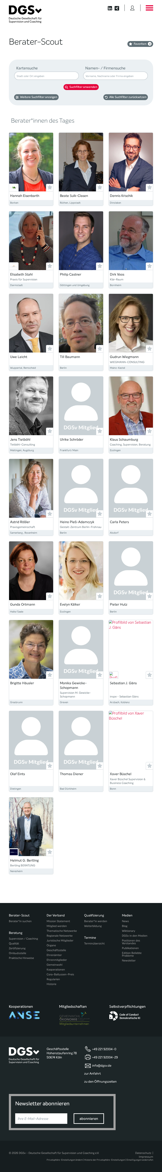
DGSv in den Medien (134, 935)
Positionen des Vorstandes (131, 942)
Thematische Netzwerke (62, 930)
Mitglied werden (57, 926)
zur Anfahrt (92, 1073)
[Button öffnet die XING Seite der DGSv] (119, 7)
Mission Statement (58, 921)
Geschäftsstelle (56, 950)
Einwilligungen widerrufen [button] (140, 1159)
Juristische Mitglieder (60, 940)
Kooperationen (56, 969)
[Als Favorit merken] (49, 187)
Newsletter (129, 960)
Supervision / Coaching (23, 938)
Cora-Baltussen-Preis (60, 974)
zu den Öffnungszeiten (100, 1081)
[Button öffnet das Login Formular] (132, 7)
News (125, 921)
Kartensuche (27, 68)
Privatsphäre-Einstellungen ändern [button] (65, 1159)
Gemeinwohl (54, 964)
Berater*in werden (95, 921)
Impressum (146, 1157)
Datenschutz (143, 1153)
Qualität (14, 943)
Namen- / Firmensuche (105, 68)
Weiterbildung (93, 926)
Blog (124, 926)
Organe (51, 945)
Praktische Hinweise (21, 958)
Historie (51, 984)
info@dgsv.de (101, 1065)
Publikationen (130, 948)
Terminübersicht (94, 943)
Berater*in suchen (20, 921)
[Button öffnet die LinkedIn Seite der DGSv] (108, 7)
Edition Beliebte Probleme (132, 954)
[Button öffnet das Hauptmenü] (149, 7)
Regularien (53, 979)
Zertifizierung (17, 948)
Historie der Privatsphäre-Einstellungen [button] (104, 1159)
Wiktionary (128, 930)
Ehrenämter (54, 955)
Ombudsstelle (17, 953)
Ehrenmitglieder (57, 960)
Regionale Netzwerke (60, 935)
